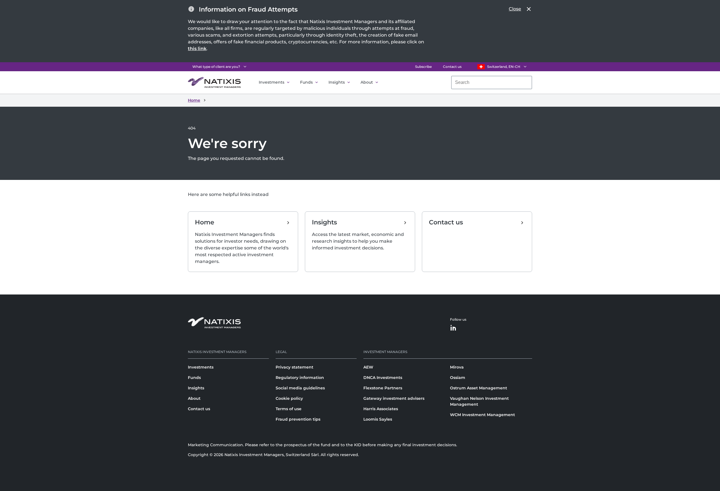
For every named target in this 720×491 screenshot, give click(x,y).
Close (515, 9)
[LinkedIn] (453, 328)
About (367, 82)
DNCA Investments (382, 377)
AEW (368, 367)
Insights (336, 82)
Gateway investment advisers (393, 398)
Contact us (452, 66)
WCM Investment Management (482, 414)
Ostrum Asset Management (478, 387)
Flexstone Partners (382, 387)
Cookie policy (289, 398)
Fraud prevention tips (298, 419)
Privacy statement (294, 367)
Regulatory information (300, 377)
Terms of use (289, 408)
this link (197, 48)
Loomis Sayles (377, 419)
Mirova (457, 367)
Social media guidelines (300, 387)
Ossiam (457, 377)
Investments (271, 82)
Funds (306, 82)
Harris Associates (380, 408)
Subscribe (423, 66)
